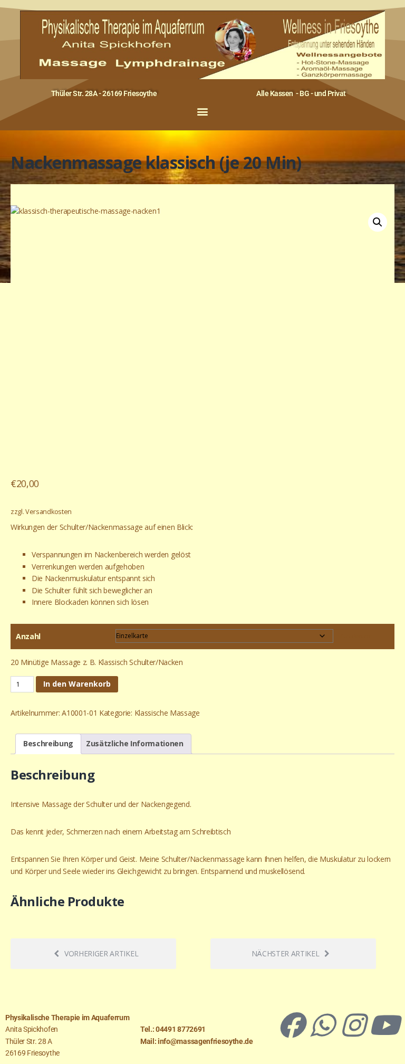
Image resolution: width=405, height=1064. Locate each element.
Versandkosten (48, 511)
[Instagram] (353, 1025)
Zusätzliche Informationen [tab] (135, 743)
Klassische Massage (167, 713)
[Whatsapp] (322, 1025)
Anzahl (28, 636)
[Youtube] (384, 1025)
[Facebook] (291, 1025)
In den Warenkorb (77, 684)
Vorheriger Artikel (101, 953)
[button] (202, 111)
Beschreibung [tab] (48, 743)
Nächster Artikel (286, 953)
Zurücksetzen (356, 636)
